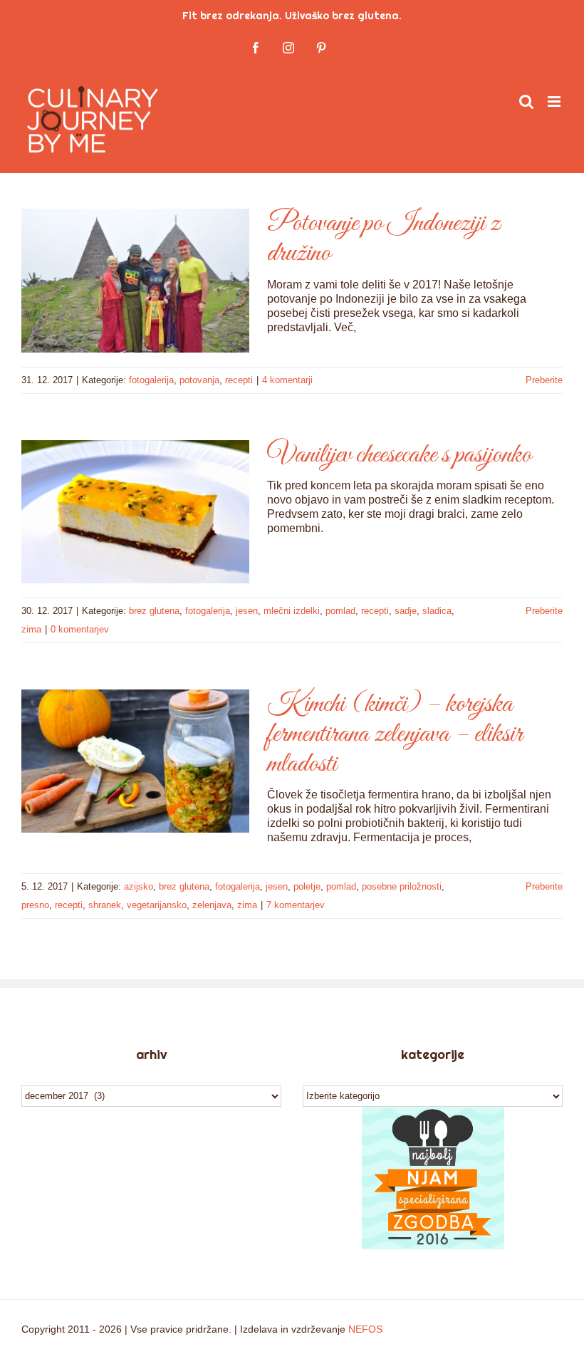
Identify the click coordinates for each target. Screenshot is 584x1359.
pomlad (340, 610)
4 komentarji (287, 380)
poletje (306, 886)
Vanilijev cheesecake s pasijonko (399, 455)
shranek (104, 905)
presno (35, 905)
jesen (247, 610)
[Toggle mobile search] (526, 101)
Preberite (544, 380)
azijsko (138, 886)
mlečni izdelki (292, 610)
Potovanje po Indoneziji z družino (383, 238)
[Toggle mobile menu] (555, 101)
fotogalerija (151, 380)
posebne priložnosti (402, 886)
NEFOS (365, 1329)
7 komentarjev (295, 905)
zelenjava (211, 905)
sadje (406, 610)
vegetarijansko (157, 905)
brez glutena (154, 610)
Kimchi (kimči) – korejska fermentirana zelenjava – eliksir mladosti (395, 734)
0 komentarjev (80, 629)
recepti (239, 380)
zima (31, 629)
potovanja (199, 380)
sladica (437, 610)
